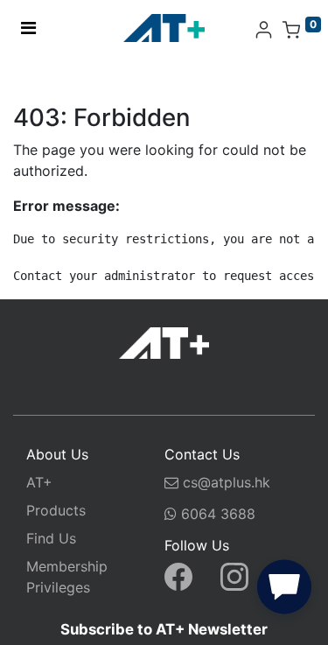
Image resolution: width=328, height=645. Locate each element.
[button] (284, 591)
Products (56, 510)
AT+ (39, 482)
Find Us (51, 538)
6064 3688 (216, 513)
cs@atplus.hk (226, 482)
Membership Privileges (67, 576)
